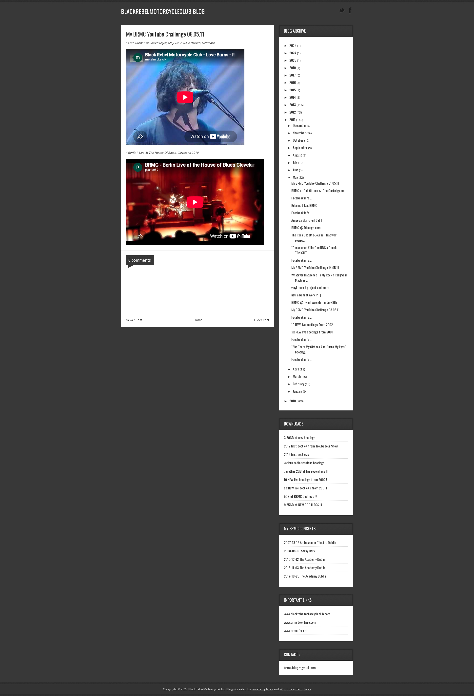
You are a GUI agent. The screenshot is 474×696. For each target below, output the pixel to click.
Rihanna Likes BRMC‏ (304, 205)
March (297, 376)
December (299, 125)
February (298, 383)
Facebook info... (301, 197)
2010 (292, 400)
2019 (292, 67)
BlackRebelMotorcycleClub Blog (163, 11)
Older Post (261, 320)
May (295, 177)
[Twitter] (342, 10)
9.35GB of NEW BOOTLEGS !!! (303, 504)
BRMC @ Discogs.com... (307, 227)
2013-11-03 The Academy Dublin (304, 567)
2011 (292, 119)
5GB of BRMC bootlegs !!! (300, 496)
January (297, 391)
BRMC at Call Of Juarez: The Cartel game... (319, 190)
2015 (292, 89)
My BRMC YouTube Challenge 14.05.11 (315, 267)
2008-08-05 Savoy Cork (299, 550)
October (298, 140)
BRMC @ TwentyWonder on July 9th (314, 302)
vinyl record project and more (310, 287)
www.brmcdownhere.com (300, 622)
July (295, 162)
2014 (292, 97)
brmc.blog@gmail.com (300, 668)
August (297, 154)
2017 (292, 74)
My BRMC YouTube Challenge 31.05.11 (315, 183)
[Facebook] (350, 10)
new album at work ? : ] (306, 294)
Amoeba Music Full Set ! (306, 220)
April (296, 368)
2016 (292, 82)
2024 (292, 52)
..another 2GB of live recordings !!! (306, 471)
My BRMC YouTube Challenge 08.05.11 (315, 309)
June (295, 169)
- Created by (253, 689)
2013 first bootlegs (296, 454)
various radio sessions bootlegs (304, 462)
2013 (292, 104)
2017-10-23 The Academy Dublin (305, 576)
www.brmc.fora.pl (295, 630)
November (299, 132)
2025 (292, 45)
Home (198, 320)
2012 (292, 112)
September (300, 147)
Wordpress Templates (295, 689)
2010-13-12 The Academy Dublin (304, 559)
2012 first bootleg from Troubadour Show (311, 445)
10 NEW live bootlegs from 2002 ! (312, 324)
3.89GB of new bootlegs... (300, 437)
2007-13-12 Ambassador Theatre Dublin (310, 542)
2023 (292, 60)
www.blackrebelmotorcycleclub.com (307, 613)
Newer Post (134, 320)
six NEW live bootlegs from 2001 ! (312, 331)
